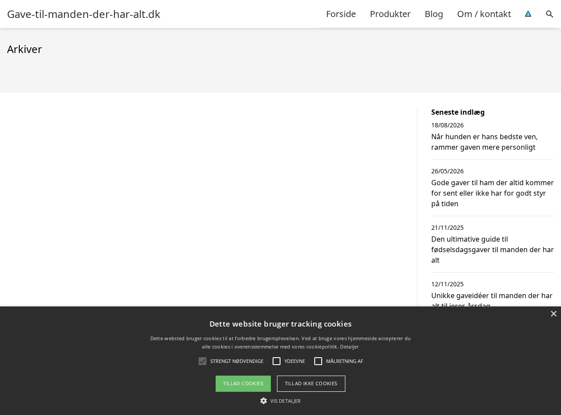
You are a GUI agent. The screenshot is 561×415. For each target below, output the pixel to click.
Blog (434, 14)
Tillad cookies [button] (243, 383)
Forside (341, 14)
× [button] (553, 314)
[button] (280, 400)
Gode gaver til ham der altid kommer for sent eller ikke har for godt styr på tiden (492, 193)
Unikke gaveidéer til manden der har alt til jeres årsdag (492, 301)
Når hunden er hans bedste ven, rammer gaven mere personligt (484, 142)
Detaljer (349, 346)
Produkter (390, 14)
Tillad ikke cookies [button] (311, 383)
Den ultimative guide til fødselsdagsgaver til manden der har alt (492, 249)
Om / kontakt (484, 14)
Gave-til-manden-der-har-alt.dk (83, 14)
